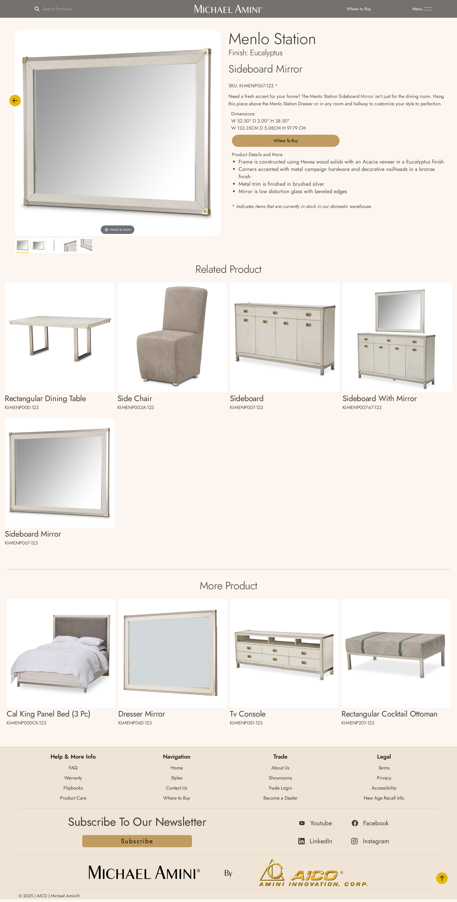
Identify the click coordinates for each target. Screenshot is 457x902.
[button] (422, 9)
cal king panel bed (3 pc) (48, 717)
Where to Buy (286, 141)
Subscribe (137, 841)
